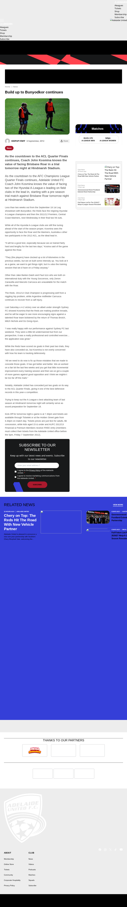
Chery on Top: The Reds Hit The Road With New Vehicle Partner (20, 522)
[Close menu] (119, 899)
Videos (31, 864)
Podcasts (32, 870)
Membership (9, 859)
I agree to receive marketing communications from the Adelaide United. (38, 477)
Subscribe (37, 485)
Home (7, 86)
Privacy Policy (34, 470)
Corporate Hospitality (12, 880)
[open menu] (2, 20)
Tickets (6, 870)
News (15, 86)
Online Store (9, 864)
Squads (31, 880)
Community (8, 875)
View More (118, 505)
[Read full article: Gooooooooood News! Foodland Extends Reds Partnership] (112, 188)
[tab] (88, 139)
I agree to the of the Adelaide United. (35, 471)
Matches (32, 875)
